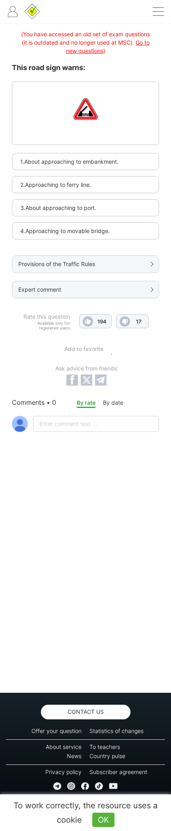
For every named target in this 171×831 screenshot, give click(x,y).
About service (64, 747)
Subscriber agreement (118, 772)
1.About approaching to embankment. (69, 161)
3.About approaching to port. (58, 207)
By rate (86, 402)
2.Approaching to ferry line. (55, 184)
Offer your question (56, 731)
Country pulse (107, 756)
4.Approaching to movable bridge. (65, 230)
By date (113, 402)
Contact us (86, 711)
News (74, 756)
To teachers (104, 747)
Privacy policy (63, 772)
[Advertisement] (85, 583)
